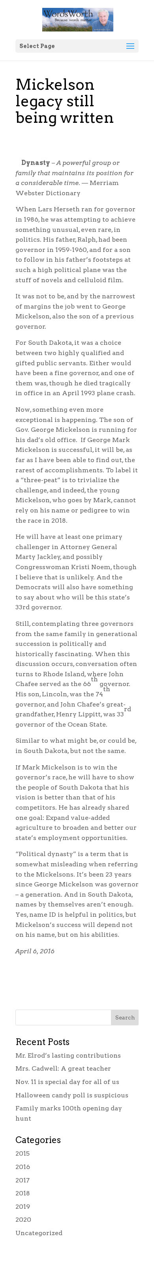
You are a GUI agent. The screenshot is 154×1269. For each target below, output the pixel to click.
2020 (23, 1219)
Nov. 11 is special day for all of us (67, 1082)
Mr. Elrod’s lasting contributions (68, 1055)
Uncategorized (38, 1233)
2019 (22, 1206)
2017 (22, 1180)
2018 (22, 1193)
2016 (22, 1167)
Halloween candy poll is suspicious (71, 1095)
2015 (22, 1153)
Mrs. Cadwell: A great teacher (63, 1068)
